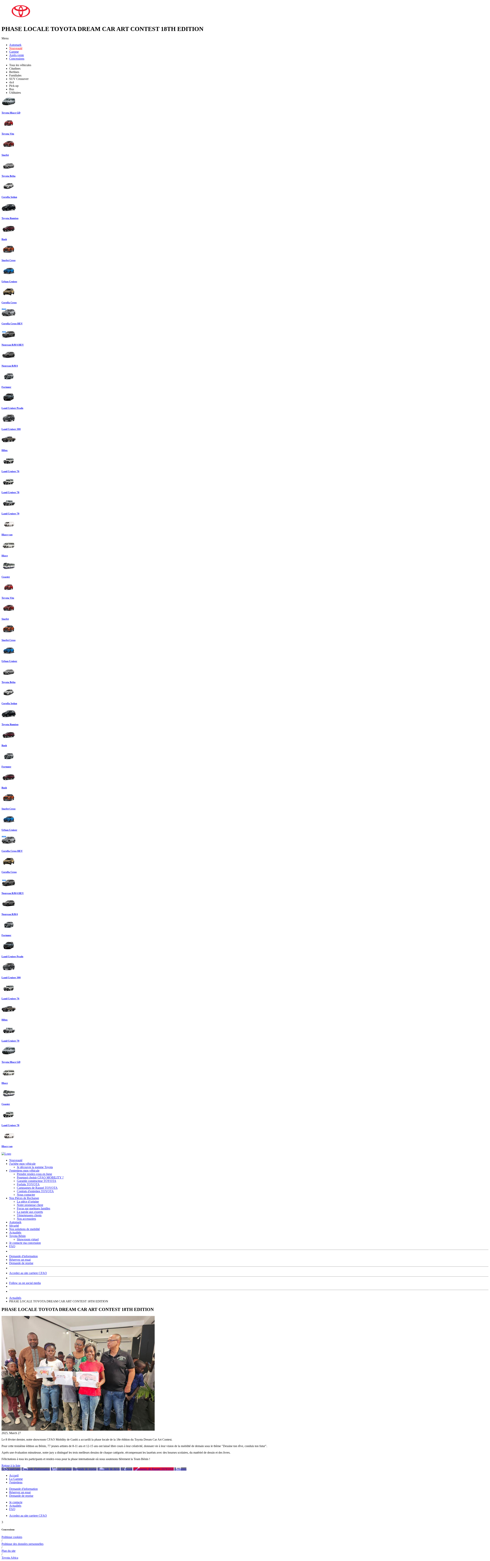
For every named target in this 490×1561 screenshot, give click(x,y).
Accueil (14, 1475)
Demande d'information (23, 1256)
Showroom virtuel (28, 1239)
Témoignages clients (29, 1215)
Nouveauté (15, 48)
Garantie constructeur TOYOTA (36, 1181)
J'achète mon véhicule (22, 1163)
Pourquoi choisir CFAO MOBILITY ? (40, 1177)
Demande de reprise (21, 1263)
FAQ (12, 1246)
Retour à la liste (11, 1465)
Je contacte (15, 1502)
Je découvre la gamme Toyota (35, 1167)
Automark (15, 44)
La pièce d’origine (28, 1201)
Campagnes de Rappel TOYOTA (37, 1187)
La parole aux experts (30, 1211)
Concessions (16, 58)
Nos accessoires (26, 1218)
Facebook (126, 1469)
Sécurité (14, 1225)
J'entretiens (15, 1482)
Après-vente (16, 55)
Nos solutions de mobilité (24, 1229)
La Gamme (16, 1479)
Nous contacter (26, 1194)
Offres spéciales (11, 1469)
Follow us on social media (25, 1283)
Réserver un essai (61, 1469)
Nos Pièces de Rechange (24, 1198)
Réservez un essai (20, 1259)
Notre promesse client (30, 1205)
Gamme (14, 51)
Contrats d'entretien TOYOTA (35, 1191)
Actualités (15, 1232)
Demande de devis (108, 1469)
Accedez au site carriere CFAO (28, 1273)
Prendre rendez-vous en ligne (34, 1174)
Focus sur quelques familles (33, 1208)
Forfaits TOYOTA (28, 1184)
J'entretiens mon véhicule (24, 1170)
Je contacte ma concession (25, 1242)
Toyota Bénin (17, 1236)
